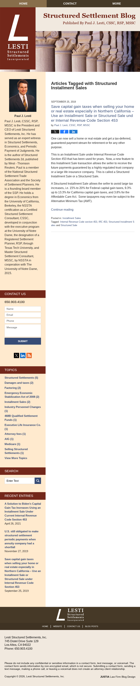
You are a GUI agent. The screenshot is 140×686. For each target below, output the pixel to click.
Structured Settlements (21, 377)
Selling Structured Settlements (16, 451)
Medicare (12, 444)
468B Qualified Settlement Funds (21, 417)
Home (23, 3)
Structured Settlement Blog (89, 19)
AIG (9, 438)
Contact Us (73, 626)
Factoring (13, 387)
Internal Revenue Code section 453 (78, 221)
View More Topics (16, 458)
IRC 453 (103, 221)
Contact (70, 3)
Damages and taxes (19, 382)
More (116, 3)
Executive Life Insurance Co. (23, 426)
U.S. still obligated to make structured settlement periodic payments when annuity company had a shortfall (21, 539)
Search (38, 481)
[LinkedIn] (22, 355)
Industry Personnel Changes (23, 408)
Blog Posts (91, 626)
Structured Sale (69, 225)
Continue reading (62, 209)
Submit (23, 341)
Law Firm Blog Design (117, 676)
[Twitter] (16, 355)
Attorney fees (15, 433)
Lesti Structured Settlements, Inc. (45, 676)
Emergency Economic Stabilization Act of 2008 (22, 394)
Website (57, 626)
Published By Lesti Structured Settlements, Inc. (18, 38)
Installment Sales (72, 218)
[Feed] (29, 355)
